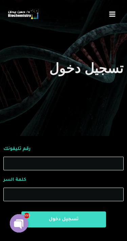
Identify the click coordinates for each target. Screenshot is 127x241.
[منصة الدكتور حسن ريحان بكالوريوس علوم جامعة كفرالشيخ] (23, 14)
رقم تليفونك (16, 149)
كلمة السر (14, 180)
